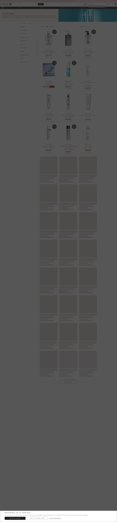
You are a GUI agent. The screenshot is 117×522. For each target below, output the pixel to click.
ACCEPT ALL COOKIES (15, 518)
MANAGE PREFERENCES (55, 518)
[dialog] (58, 516)
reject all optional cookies (37, 518)
